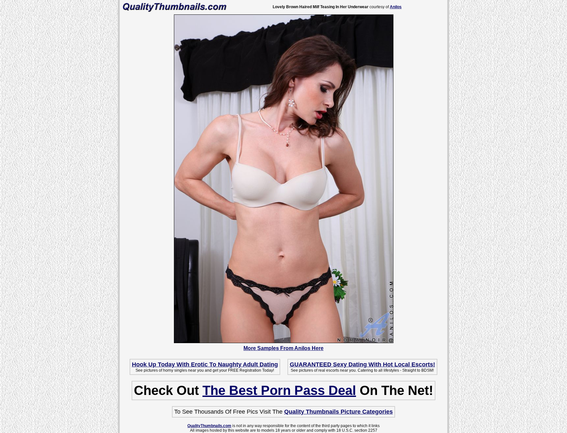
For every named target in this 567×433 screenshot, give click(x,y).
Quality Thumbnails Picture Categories (338, 411)
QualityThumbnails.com (209, 425)
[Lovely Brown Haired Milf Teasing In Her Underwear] (283, 341)
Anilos (396, 7)
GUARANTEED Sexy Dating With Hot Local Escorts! (362, 364)
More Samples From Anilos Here (283, 348)
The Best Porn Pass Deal (279, 390)
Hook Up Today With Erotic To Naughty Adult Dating (205, 364)
